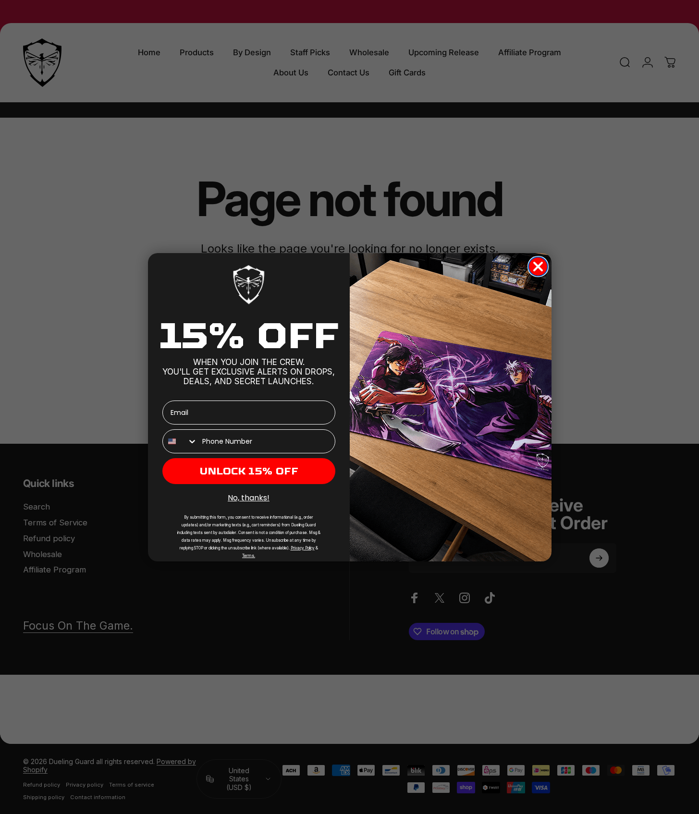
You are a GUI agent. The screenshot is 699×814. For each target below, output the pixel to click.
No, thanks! (249, 497)
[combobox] (180, 441)
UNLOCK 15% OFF (248, 471)
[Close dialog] (538, 266)
